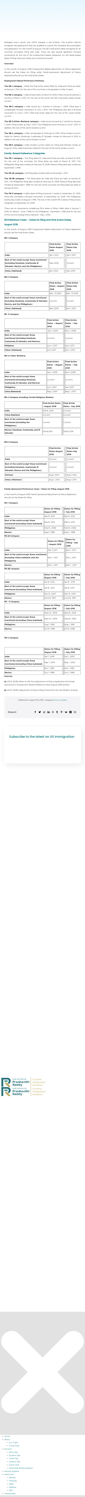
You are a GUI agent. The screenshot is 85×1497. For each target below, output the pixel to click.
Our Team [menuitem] (13, 1443)
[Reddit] (44, 712)
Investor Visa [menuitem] (14, 1462)
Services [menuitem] (8, 1449)
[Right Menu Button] (42, 1431)
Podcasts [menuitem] (13, 1481)
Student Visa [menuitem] (14, 1455)
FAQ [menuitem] (11, 1490)
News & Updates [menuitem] (11, 1471)
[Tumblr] (57, 712)
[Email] (75, 712)
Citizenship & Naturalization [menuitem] (21, 1468)
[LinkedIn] (48, 712)
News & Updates (60, 700)
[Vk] (66, 712)
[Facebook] (35, 712)
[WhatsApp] (53, 712)
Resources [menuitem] (9, 1474)
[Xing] (70, 712)
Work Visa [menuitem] (13, 1452)
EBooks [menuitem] (12, 1478)
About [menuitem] (7, 1439)
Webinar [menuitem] (12, 1487)
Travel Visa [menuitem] (13, 1458)
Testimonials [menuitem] (9, 1493)
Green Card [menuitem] (14, 1465)
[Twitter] (40, 712)
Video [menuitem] (11, 1484)
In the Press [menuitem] (14, 1446)
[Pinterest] (61, 712)
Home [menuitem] (7, 1436)
